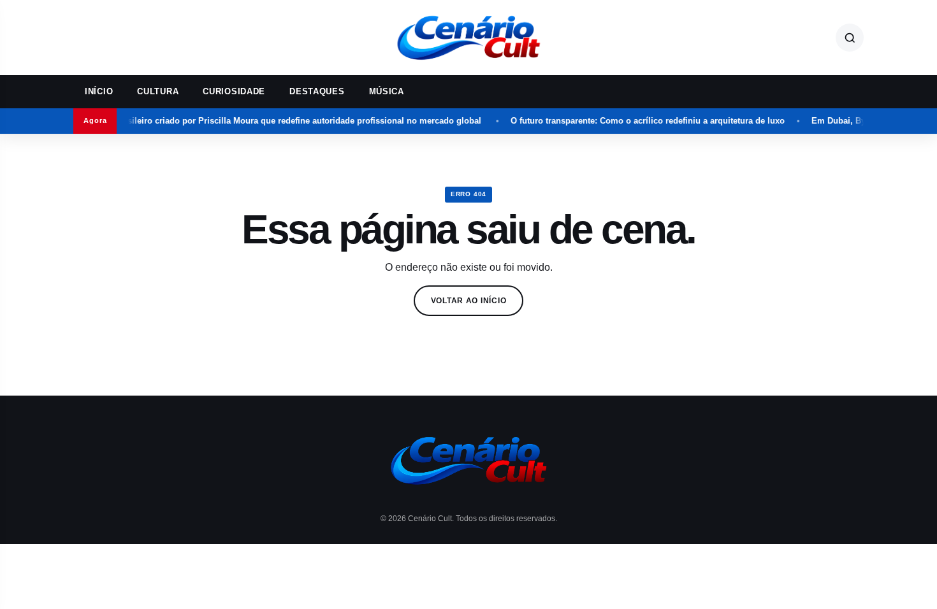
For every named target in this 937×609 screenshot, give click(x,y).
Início (99, 91)
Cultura (157, 91)
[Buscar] (850, 38)
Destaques (316, 91)
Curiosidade (234, 91)
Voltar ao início (469, 300)
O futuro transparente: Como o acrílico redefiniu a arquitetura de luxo (637, 120)
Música (386, 91)
